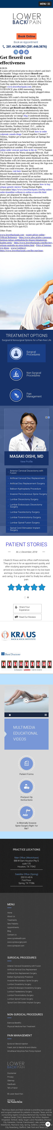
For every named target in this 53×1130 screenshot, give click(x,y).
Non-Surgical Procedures (25, 1014)
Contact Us (12, 935)
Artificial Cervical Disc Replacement (27, 478)
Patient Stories (26, 545)
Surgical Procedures (33, 353)
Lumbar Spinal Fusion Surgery (25, 522)
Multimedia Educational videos (26, 701)
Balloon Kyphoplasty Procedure (25, 488)
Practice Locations (26, 849)
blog (26, 115)
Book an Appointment (26, 42)
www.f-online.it (18, 248)
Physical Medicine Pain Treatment (21, 1026)
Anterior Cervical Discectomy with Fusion (26, 471)
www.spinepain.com (15, 946)
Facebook (21, 52)
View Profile (26, 461)
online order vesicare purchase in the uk (18, 150)
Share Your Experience (24, 608)
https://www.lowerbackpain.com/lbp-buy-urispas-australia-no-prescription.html (26, 244)
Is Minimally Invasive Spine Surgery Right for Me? (26, 826)
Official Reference (8, 237)
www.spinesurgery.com (17, 942)
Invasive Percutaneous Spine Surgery (28, 494)
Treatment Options (26, 335)
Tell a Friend (12, 1088)
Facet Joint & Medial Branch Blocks (22, 1047)
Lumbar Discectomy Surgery (24, 499)
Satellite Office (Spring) (26, 874)
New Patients (12, 924)
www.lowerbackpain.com (19, 86)
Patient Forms (27, 774)
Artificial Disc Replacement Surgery (27, 483)
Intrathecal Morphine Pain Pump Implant (24, 1051)
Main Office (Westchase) (26, 857)
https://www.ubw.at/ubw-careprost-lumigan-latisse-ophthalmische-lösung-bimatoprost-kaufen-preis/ (26, 240)
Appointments (13, 927)
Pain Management (34, 395)
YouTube (26, 52)
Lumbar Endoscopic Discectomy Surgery (26, 505)
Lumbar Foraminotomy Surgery (25, 517)
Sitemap (10, 1080)
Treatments (12, 920)
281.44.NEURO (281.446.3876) (26, 46)
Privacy (10, 1077)
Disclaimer (11, 1073)
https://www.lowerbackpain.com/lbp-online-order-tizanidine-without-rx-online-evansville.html (26, 190)
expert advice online (35, 234)
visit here (17, 171)
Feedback (11, 1084)
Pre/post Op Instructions (27, 798)
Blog (9, 931)
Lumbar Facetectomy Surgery (25, 512)
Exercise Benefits (14, 1023)
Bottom (48, 1124)
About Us (11, 916)
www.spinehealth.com (16, 938)
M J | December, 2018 (26, 552)
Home (9, 913)
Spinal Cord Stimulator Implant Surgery (25, 529)
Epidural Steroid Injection (17, 1044)
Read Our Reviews (27, 617)
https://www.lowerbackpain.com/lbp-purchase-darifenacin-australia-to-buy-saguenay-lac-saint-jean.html (26, 251)
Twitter (16, 52)
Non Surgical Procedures (33, 374)
